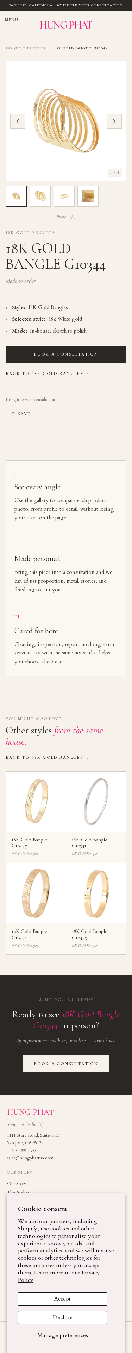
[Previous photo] (17, 121)
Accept (62, 1299)
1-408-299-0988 (22, 1151)
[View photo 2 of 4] (40, 196)
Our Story (16, 1183)
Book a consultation (66, 354)
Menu (11, 20)
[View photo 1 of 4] (16, 196)
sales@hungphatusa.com (30, 1158)
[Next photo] (114, 121)
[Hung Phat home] (66, 24)
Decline (63, 1317)
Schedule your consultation (90, 5)
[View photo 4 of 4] (88, 196)
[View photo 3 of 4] (64, 196)
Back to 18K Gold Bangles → (47, 373)
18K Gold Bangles (25, 48)
